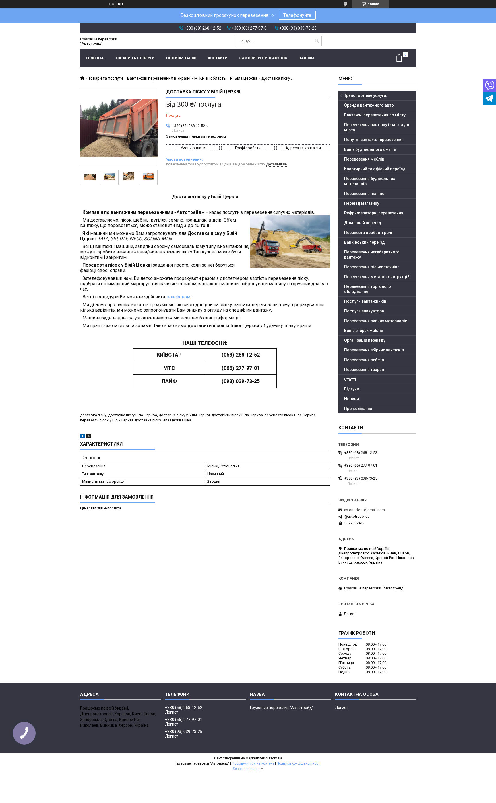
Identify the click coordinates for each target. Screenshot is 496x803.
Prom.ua (275, 758)
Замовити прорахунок (263, 58)
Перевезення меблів (364, 159)
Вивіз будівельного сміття (370, 149)
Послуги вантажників (365, 301)
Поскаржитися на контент (253, 763)
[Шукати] (317, 41)
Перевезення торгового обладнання (367, 289)
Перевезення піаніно (364, 193)
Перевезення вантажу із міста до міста (376, 127)
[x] (88, 437)
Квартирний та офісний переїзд (375, 169)
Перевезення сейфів (364, 359)
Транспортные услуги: (365, 95)
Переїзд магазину (361, 203)
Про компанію (181, 58)
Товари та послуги (135, 58)
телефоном (178, 297)
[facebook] (82, 437)
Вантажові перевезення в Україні (158, 78)
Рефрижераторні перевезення (373, 213)
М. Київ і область (210, 78)
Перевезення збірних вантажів (374, 350)
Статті (350, 379)
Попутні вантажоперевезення (373, 139)
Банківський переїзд (364, 242)
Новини (351, 398)
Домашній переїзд (362, 222)
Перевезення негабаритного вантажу (372, 254)
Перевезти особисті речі (368, 232)
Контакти (218, 58)
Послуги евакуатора (364, 311)
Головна (95, 58)
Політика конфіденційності (299, 763)
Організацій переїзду (364, 340)
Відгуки (351, 389)
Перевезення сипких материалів (375, 321)
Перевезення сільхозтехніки (372, 267)
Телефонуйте (297, 15)
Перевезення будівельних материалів (369, 181)
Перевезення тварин (364, 369)
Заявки (306, 58)
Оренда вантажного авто (369, 105)
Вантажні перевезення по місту (375, 115)
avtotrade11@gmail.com (364, 510)
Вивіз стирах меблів (363, 330)
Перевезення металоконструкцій (377, 276)
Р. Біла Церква (243, 78)
